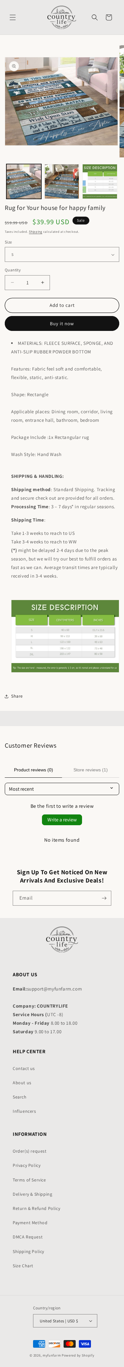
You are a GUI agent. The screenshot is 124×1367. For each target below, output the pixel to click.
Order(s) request (30, 1151)
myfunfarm (52, 1355)
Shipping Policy (28, 1251)
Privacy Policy (26, 1165)
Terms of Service (29, 1180)
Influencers (24, 1111)
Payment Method (30, 1222)
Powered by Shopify (78, 1355)
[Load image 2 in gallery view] (62, 181)
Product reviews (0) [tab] (33, 769)
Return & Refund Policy (36, 1208)
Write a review (62, 819)
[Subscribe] (104, 898)
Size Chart (23, 1266)
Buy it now (62, 323)
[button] (13, 17)
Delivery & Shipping (32, 1194)
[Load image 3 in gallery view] (99, 181)
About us (22, 1082)
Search (20, 1097)
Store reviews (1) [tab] (90, 769)
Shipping (35, 232)
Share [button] (17, 696)
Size (8, 242)
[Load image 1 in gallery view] (23, 181)
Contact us (24, 1068)
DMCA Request (28, 1237)
